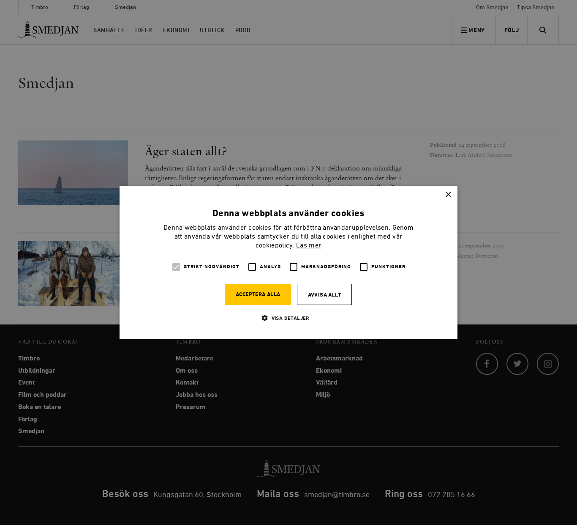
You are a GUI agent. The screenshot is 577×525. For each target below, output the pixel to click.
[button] (288, 317)
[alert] (288, 262)
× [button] (448, 195)
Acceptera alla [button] (258, 294)
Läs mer (308, 245)
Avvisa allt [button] (324, 295)
